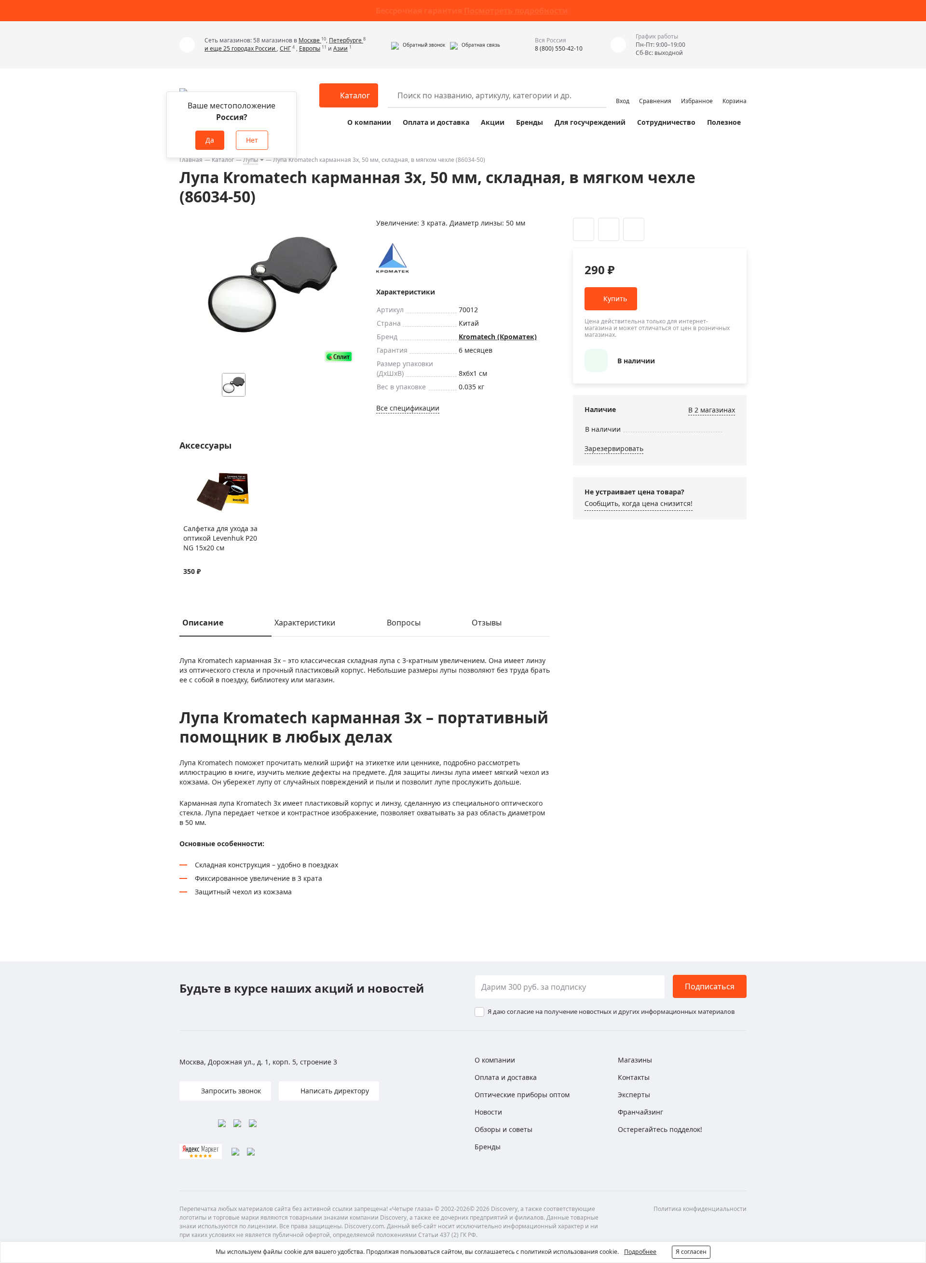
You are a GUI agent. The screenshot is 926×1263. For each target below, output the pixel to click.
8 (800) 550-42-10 (559, 48)
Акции (492, 122)
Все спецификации (407, 407)
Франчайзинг (640, 1112)
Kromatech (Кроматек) (498, 336)
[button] (418, 45)
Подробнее (640, 1252)
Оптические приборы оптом (522, 1094)
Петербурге (346, 40)
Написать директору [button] (334, 1090)
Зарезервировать (614, 448)
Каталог (223, 160)
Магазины (635, 1059)
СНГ (285, 48)
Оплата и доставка (436, 122)
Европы (309, 48)
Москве (310, 40)
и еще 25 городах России (240, 48)
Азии (340, 48)
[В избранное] (188, 473)
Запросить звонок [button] (230, 1090)
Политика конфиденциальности (700, 1209)
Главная (191, 160)
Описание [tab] (202, 622)
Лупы (250, 160)
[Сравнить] (200, 473)
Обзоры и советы (503, 1129)
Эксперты (634, 1094)
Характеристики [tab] (304, 622)
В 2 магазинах (711, 409)
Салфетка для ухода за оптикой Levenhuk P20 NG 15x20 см (220, 538)
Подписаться (710, 986)
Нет (252, 140)
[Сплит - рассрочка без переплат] (338, 356)
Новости (488, 1112)
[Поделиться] (633, 229)
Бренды (529, 122)
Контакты (634, 1077)
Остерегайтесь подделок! (660, 1129)
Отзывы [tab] (487, 622)
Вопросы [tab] (404, 622)
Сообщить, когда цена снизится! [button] (639, 503)
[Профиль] (622, 91)
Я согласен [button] (691, 1252)
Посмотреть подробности (516, 10)
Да (209, 140)
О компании (369, 122)
